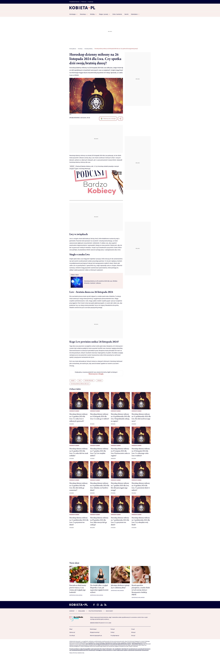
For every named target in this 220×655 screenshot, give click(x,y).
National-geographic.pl (96, 635)
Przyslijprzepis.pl (115, 635)
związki (73, 380)
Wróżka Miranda (89, 380)
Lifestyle (99, 380)
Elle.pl (70, 629)
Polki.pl (112, 632)
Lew (79, 380)
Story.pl (133, 635)
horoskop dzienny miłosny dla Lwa (80, 384)
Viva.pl (133, 629)
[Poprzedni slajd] (70, 574)
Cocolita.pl (72, 635)
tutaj (83, 653)
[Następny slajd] (150, 574)
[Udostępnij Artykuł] (120, 119)
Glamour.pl (72, 632)
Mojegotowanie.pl (94, 632)
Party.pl (113, 629)
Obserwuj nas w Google (109, 118)
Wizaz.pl (133, 632)
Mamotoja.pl (93, 629)
